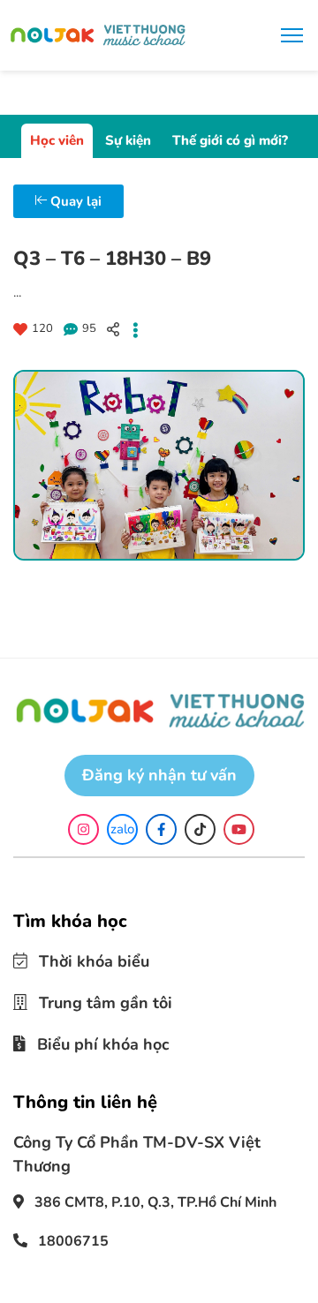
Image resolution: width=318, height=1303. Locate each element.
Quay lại (74, 201)
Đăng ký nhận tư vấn (159, 775)
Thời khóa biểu (82, 960)
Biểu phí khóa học (90, 1038)
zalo (122, 829)
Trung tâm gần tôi (92, 999)
